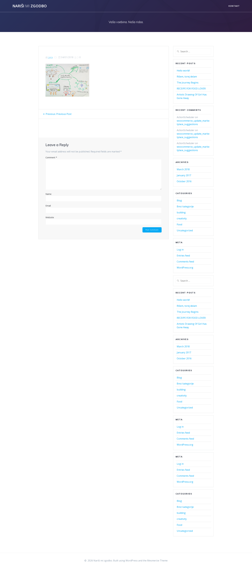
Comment (51, 157)
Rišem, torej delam (187, 76)
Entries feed (183, 255)
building (181, 212)
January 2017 (184, 175)
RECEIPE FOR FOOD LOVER (191, 88)
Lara (50, 57)
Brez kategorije (185, 206)
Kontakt (234, 6)
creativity (182, 218)
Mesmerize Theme (157, 560)
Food (179, 224)
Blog (179, 200)
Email (48, 205)
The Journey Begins (187, 82)
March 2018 (183, 169)
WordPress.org (185, 267)
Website (50, 217)
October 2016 (184, 181)
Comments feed (185, 261)
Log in (180, 249)
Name (48, 193)
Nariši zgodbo (30, 6)
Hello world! (183, 70)
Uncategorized (185, 230)
